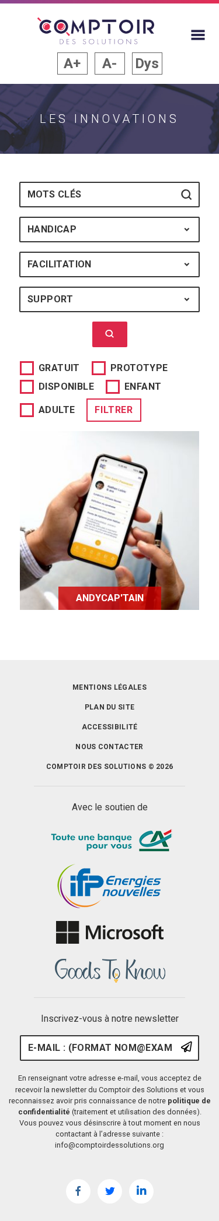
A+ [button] (72, 63)
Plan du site (110, 707)
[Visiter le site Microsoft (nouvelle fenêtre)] (110, 933)
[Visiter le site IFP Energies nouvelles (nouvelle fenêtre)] (110, 886)
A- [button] (109, 63)
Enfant (142, 386)
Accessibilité (110, 727)
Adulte (57, 409)
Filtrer (114, 409)
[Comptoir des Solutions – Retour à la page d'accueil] (95, 30)
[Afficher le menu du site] (198, 35)
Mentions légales (109, 687)
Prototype (139, 367)
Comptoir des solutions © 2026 (109, 767)
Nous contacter (109, 747)
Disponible (66, 386)
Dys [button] (147, 63)
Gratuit (59, 367)
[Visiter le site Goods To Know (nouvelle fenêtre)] (110, 971)
